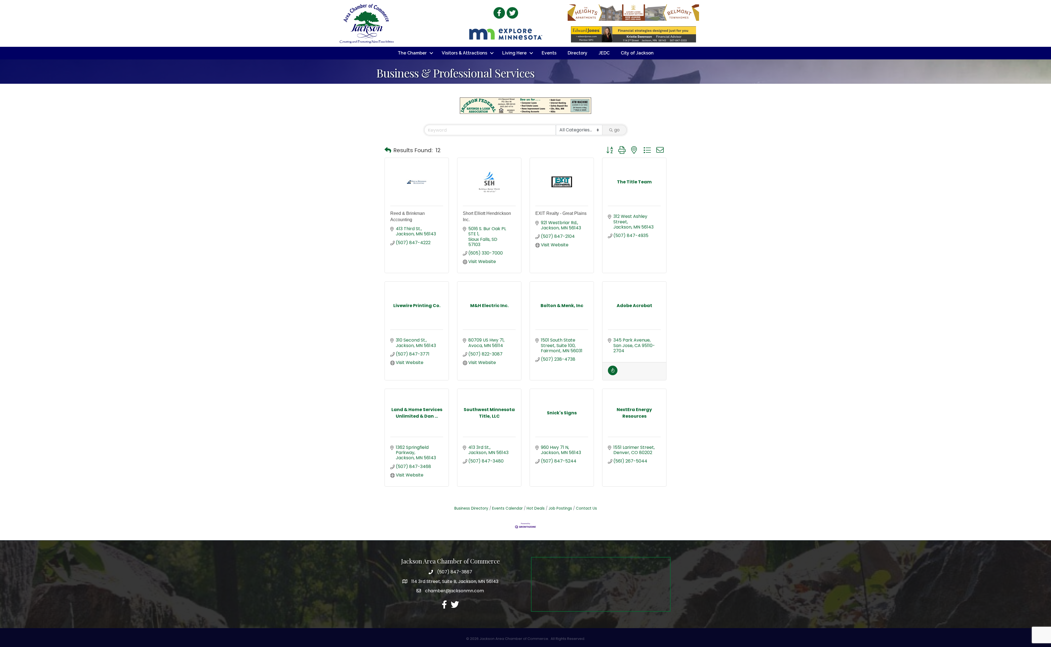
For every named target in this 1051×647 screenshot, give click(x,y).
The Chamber (412, 53)
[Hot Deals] (612, 374)
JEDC (604, 53)
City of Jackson (637, 53)
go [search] (617, 130)
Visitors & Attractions (464, 53)
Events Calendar (507, 508)
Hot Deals (536, 508)
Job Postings (560, 508)
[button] (388, 150)
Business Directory (471, 508)
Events (549, 53)
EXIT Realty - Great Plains (561, 213)
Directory (577, 53)
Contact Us (586, 508)
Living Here (514, 53)
